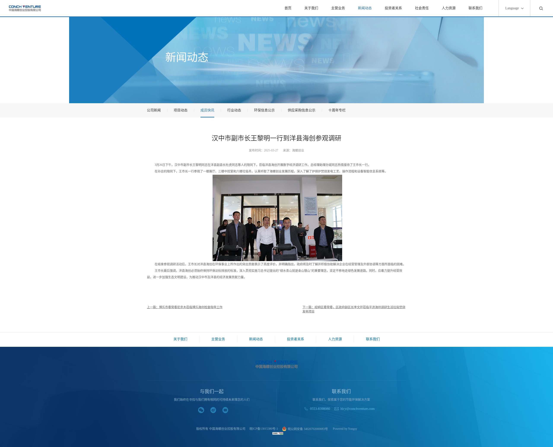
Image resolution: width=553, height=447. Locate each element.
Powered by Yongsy (345, 428)
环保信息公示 (264, 110)
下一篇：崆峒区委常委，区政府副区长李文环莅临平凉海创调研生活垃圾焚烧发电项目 (353, 309)
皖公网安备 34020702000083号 (308, 429)
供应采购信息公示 (301, 110)
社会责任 (422, 8)
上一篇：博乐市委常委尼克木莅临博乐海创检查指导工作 (184, 307)
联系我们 (475, 8)
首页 (287, 8)
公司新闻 (154, 110)
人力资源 (449, 8)
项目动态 (181, 110)
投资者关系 (393, 8)
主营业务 (338, 8)
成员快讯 (207, 110)
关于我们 (311, 8)
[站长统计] (277, 433)
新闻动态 (365, 8)
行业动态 (234, 110)
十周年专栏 (337, 110)
